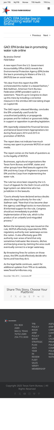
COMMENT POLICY (49, 349)
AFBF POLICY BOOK (32, 335)
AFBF (49, 326)
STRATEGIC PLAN (32, 343)
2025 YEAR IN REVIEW (32, 352)
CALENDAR (49, 338)
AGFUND (49, 323)
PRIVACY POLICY (49, 343)
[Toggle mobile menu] (49, 8)
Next (45, 35)
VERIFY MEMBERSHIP (32, 367)
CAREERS (49, 329)
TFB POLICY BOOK (32, 326)
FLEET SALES (32, 361)
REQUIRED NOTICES (49, 355)
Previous (36, 35)
